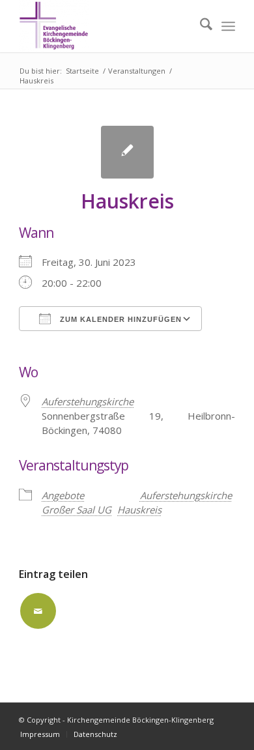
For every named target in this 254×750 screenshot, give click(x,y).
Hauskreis (139, 509)
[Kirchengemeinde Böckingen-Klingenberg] (105, 26)
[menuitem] (199, 26)
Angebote (63, 495)
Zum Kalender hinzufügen (119, 319)
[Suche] (199, 26)
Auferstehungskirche (88, 401)
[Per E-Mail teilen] (38, 611)
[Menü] (228, 26)
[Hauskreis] (127, 152)
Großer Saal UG (76, 509)
